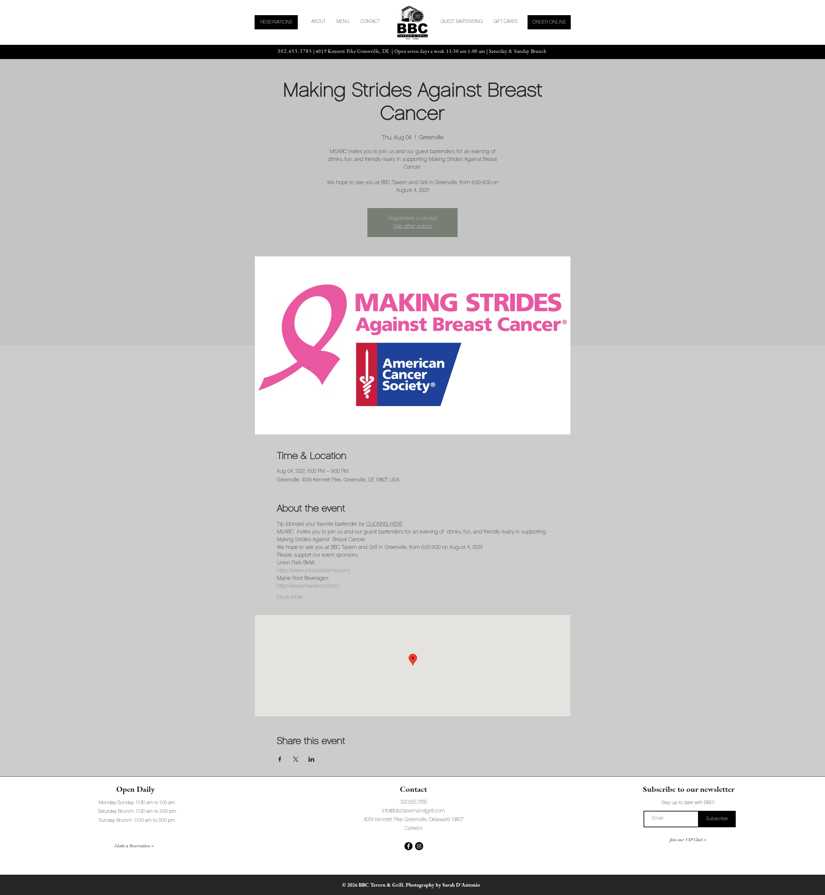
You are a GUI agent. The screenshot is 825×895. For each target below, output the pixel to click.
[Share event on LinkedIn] (311, 759)
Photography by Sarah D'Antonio (443, 884)
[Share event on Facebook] (280, 759)
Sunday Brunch (531, 51)
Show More (290, 597)
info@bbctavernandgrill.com (413, 811)
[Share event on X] (296, 759)
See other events (412, 226)
